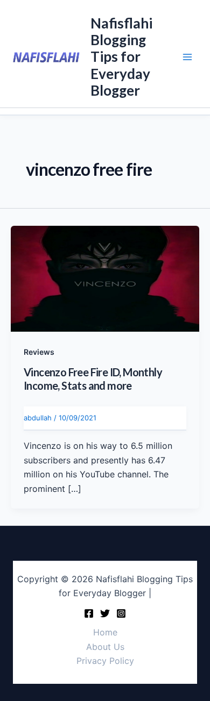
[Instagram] (121, 613)
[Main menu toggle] (187, 57)
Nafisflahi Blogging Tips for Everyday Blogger (121, 57)
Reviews (39, 351)
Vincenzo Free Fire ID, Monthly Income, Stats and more (93, 379)
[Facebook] (89, 613)
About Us (105, 646)
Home (105, 632)
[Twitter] (105, 613)
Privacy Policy (105, 660)
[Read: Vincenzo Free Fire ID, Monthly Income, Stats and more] (105, 278)
